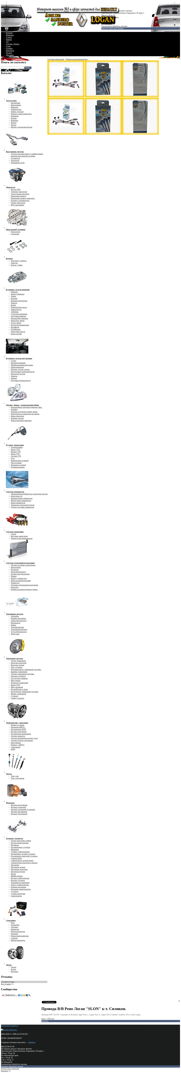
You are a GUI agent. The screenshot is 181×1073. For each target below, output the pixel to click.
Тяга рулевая (16, 463)
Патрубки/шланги (18, 572)
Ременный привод (18, 196)
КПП (13, 749)
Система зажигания (55, 59)
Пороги (14, 303)
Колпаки (14, 971)
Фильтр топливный (19, 814)
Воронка (14, 107)
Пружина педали (18, 872)
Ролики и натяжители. (20, 200)
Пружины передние (19, 869)
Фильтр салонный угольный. (23, 809)
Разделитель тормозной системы (24, 692)
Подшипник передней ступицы (24, 856)
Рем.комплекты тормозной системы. (26, 669)
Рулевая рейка (17, 447)
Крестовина (16, 743)
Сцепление (15, 747)
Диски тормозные (18, 661)
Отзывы (9, 48)
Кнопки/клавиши (18, 363)
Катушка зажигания (19, 536)
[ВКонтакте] (19, 995)
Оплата (9, 53)
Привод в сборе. (18, 725)
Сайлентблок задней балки (22, 861)
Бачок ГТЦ (15, 685)
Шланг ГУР (16, 452)
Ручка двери (16, 323)
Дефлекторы (16, 109)
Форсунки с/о (16, 496)
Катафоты (15, 327)
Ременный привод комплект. (23, 198)
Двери (13, 296)
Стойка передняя (18, 894)
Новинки (10, 35)
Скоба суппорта (17, 698)
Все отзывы (6, 984)
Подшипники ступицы (20, 847)
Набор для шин (17, 112)
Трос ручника (16, 667)
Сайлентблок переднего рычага (24, 863)
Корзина (4, 1071)
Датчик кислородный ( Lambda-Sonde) (27, 154)
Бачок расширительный (21, 581)
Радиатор (15, 570)
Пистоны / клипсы (18, 261)
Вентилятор (16, 567)
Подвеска (15, 845)
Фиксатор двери (18, 321)
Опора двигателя (18, 203)
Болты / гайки (17, 265)
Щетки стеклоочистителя (21, 127)
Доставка (10, 55)
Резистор (14, 587)
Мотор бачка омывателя (21, 501)
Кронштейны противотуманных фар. (26, 407)
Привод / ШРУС (18, 745)
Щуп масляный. (17, 205)
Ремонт (9, 40)
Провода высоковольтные (22, 538)
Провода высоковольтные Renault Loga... (160, 1026)
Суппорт (14, 696)
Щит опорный (17, 687)
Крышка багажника (19, 301)
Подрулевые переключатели (22, 372)
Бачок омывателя (18, 503)
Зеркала (14, 376)
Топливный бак (17, 627)
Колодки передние (18, 663)
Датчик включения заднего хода (24, 738)
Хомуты (14, 263)
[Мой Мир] (27, 995)
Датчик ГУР (16, 456)
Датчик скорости (18, 736)
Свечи (13, 534)
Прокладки (15, 232)
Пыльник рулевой (18, 465)
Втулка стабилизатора (20, 878)
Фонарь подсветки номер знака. (24, 412)
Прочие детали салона (20, 369)
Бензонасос (15, 623)
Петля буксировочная (20, 325)
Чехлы (13, 125)
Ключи (14, 118)
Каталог (9, 33)
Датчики (14, 927)
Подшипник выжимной (21, 734)
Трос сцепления (17, 778)
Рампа (13, 625)
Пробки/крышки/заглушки (22, 365)
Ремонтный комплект (20, 936)
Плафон (14, 409)
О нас (8, 46)
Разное (13, 123)
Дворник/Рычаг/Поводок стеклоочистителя (29, 494)
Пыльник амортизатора (21, 889)
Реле (13, 923)
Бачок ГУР (15, 454)
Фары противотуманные (21, 421)
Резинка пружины (18, 887)
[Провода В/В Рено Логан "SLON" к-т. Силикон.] (65, 97)
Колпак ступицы (18, 880)
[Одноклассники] (24, 995)
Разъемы (14, 934)
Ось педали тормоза (19, 678)
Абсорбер (15, 616)
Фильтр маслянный (19, 812)
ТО (7, 42)
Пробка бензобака (18, 618)
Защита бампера (17, 294)
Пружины (15, 865)
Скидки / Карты (12, 44)
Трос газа (15, 776)
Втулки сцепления (18, 732)
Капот (13, 305)
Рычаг (13, 874)
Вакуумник (15, 681)
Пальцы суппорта (18, 676)
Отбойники (16, 329)
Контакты (10, 51)
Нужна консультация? (10, 1069)
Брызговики (16, 105)
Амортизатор (16, 896)
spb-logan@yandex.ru (9, 1026)
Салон (13, 361)
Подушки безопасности (21, 380)
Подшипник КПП (18, 729)
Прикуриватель (17, 367)
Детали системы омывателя (22, 507)
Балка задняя (16, 334)
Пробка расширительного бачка (24, 589)
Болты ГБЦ (15, 189)
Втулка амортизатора (20, 843)
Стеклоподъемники (19, 314)
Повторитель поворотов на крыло (25, 414)
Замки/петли (16, 310)
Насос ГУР (15, 449)
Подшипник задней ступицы (23, 854)
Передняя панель (18, 332)
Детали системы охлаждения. (23, 565)
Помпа (13, 576)
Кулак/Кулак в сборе (19, 689)
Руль (13, 458)
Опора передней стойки (21, 841)
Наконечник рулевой (19, 461)
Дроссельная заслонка (20, 194)
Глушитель (15, 158)
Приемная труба (18, 163)
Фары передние (17, 416)
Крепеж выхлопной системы (23, 156)
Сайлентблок (16, 858)
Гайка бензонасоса (18, 621)
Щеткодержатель (18, 940)
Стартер (14, 938)
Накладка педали (18, 374)
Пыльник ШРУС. (18, 727)
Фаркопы (15, 116)
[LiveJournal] (29, 995)
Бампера (14, 292)
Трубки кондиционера (20, 574)
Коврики (14, 120)
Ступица (14, 891)
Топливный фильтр (19, 629)
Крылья (14, 298)
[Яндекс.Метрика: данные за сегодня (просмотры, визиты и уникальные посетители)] (9, 1030)
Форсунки (15, 634)
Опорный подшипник (20, 883)
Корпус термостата (19, 578)
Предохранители (18, 931)
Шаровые (15, 849)
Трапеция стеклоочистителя (22, 505)
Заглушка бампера (18, 316)
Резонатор (15, 160)
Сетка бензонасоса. (19, 632)
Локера (14, 378)
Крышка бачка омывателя (21, 498)
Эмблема (14, 312)
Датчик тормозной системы (22, 674)
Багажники (15, 103)
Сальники (15, 234)
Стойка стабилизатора (20, 852)
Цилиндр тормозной (19, 683)
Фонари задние (17, 418)
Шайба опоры (17, 876)
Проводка (15, 929)
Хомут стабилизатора (20, 885)
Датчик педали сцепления (22, 740)
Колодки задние (17, 665)
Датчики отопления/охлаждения (24, 585)
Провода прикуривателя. (21, 114)
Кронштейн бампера (19, 318)
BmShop (31, 1042)
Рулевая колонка (18, 467)
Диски (13, 967)
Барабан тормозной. (19, 672)
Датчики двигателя (19, 192)
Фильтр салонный (18, 807)
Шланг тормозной (18, 694)
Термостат (15, 583)
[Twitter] (21, 995)
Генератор (15, 925)
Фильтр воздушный (19, 805)
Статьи (9, 37)
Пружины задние (18, 867)
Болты (13, 969)
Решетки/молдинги (19, 307)
